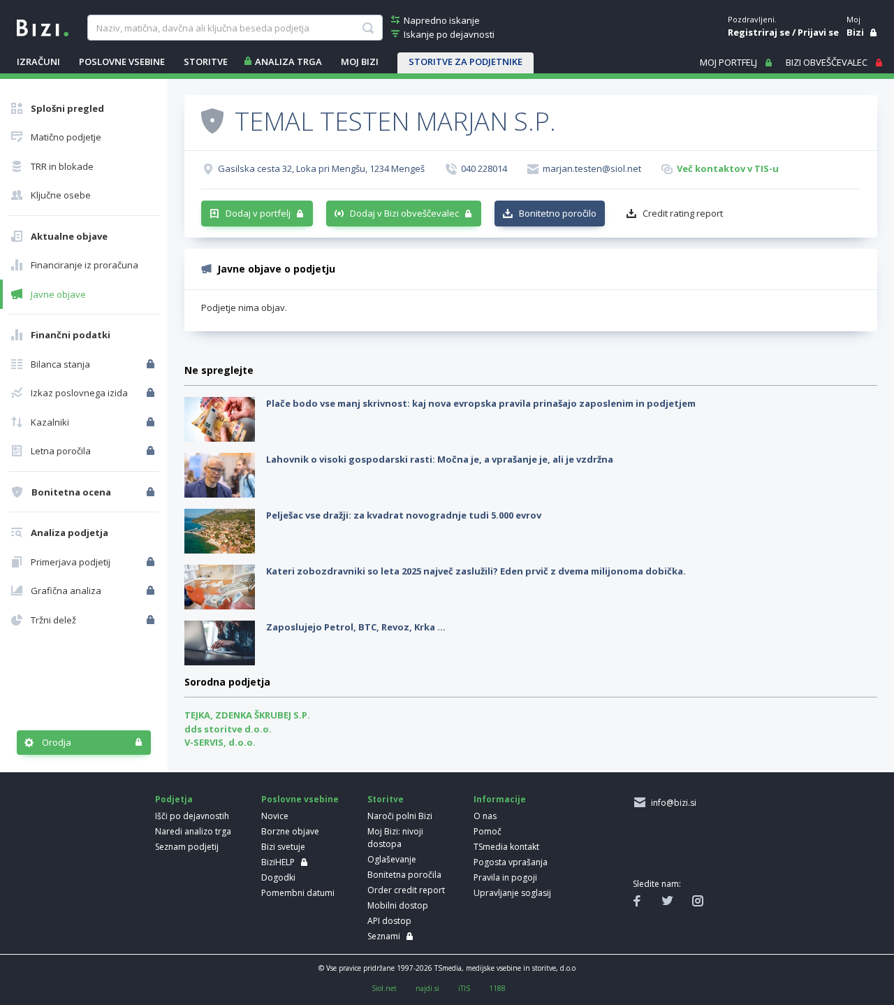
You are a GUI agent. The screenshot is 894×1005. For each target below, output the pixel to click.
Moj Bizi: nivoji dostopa (395, 837)
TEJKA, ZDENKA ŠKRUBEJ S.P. (247, 715)
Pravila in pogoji (505, 877)
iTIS (464, 988)
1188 (497, 988)
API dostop (389, 921)
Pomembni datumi (298, 893)
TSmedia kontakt (506, 847)
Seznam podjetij (187, 847)
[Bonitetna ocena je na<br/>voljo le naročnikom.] (151, 492)
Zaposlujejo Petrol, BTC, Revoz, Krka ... (356, 627)
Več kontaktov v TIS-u (728, 168)
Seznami (383, 936)
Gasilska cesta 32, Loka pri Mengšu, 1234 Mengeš (321, 168)
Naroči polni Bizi (399, 816)
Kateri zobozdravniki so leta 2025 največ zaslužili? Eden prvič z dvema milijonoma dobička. (476, 571)
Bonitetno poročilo (557, 213)
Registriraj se (759, 32)
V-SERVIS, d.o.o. (220, 742)
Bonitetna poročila (404, 875)
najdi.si (427, 988)
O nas (485, 816)
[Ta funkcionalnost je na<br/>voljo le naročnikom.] (151, 364)
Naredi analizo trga (193, 831)
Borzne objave (290, 831)
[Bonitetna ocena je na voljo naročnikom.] (212, 120)
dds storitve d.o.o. (228, 729)
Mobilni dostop (397, 905)
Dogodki (278, 877)
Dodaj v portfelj (258, 213)
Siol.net (384, 988)
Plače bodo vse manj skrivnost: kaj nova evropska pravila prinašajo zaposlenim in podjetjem (481, 403)
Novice (274, 816)
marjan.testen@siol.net (592, 168)
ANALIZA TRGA (288, 61)
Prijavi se (818, 32)
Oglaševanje (391, 859)
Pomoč (487, 831)
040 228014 (484, 168)
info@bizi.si (671, 803)
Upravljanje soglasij (512, 893)
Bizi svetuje (283, 847)
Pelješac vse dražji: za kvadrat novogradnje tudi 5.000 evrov (403, 515)
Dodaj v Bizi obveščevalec (404, 213)
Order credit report (406, 890)
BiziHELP (278, 862)
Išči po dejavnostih (192, 816)
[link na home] (42, 26)
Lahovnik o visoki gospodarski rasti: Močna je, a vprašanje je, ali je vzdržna (439, 459)
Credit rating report (683, 213)
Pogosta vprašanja (511, 862)
